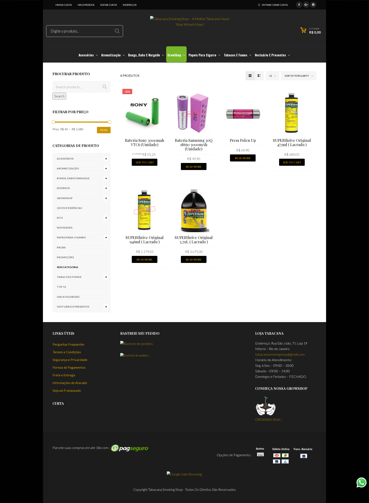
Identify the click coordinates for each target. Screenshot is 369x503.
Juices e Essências (69, 208)
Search (59, 96)
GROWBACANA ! (268, 419)
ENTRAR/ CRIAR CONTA (275, 4)
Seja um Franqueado (67, 390)
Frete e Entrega (64, 375)
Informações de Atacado (70, 383)
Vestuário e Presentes (73, 306)
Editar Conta (108, 4)
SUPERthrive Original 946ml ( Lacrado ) (145, 239)
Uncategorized (68, 296)
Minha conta (64, 4)
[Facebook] (299, 4)
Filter (103, 130)
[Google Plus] (306, 4)
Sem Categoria (67, 267)
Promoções (65, 257)
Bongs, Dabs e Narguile (73, 178)
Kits (60, 217)
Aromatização (68, 168)
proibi (61, 247)
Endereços (129, 4)
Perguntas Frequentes (68, 344)
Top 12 (61, 286)
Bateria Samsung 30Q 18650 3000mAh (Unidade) (193, 144)
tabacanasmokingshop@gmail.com (280, 354)
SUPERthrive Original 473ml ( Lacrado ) (292, 142)
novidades (64, 227)
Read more (194, 166)
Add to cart (144, 162)
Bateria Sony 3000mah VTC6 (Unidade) (144, 142)
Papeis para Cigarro (71, 237)
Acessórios (65, 158)
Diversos (63, 188)
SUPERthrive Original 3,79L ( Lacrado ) (194, 239)
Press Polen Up (243, 140)
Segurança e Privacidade (70, 360)
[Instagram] (313, 4)
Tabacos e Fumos (69, 277)
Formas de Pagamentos (69, 367)
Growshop (65, 198)
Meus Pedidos (86, 4)
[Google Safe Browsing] (184, 474)
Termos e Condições (67, 352)
